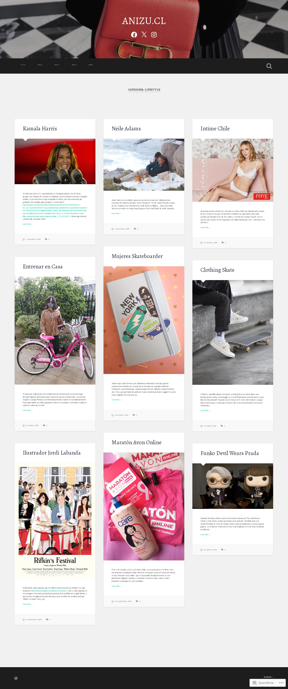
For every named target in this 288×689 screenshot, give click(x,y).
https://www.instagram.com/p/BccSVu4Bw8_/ (49, 591)
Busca (269, 66)
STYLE (23, 65)
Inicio (74, 65)
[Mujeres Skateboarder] (144, 320)
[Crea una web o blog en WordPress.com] (16, 679)
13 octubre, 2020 (121, 415)
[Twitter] (144, 34)
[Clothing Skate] (232, 332)
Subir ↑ (269, 677)
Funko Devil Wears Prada (229, 453)
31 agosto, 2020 (210, 550)
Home (91, 65)
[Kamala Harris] (55, 161)
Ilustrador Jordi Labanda (52, 453)
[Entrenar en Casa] (55, 331)
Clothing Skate (217, 270)
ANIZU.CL (144, 21)
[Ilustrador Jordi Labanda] (55, 520)
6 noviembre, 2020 (122, 229)
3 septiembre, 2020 (34, 619)
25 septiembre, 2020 (123, 601)
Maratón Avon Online (137, 442)
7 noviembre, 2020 (33, 239)
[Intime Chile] (232, 170)
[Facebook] (134, 34)
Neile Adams (126, 128)
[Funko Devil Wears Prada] (232, 486)
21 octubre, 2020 (210, 242)
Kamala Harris (40, 128)
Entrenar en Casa (43, 266)
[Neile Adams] (144, 164)
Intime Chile (215, 128)
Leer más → (28, 224)
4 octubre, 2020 (210, 426)
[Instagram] (154, 34)
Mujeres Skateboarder (137, 256)
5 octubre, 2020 (32, 425)
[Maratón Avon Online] (144, 506)
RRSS (57, 65)
